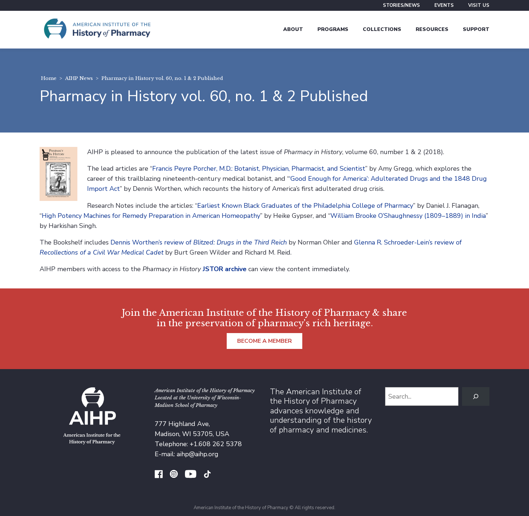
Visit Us (478, 5)
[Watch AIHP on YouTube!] (190, 475)
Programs (332, 29)
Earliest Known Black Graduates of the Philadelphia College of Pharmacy (305, 205)
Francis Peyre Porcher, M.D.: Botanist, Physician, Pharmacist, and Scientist (258, 168)
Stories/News (401, 5)
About (293, 29)
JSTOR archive (225, 269)
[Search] (475, 396)
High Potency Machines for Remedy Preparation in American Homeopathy (151, 215)
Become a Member (264, 341)
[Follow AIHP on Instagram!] (174, 475)
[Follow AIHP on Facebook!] (159, 475)
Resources (432, 29)
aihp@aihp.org (197, 454)
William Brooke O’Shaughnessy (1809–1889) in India (408, 215)
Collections (382, 29)
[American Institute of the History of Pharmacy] (97, 29)
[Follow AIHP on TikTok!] (207, 475)
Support (476, 29)
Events (444, 5)
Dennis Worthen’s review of (198, 242)
